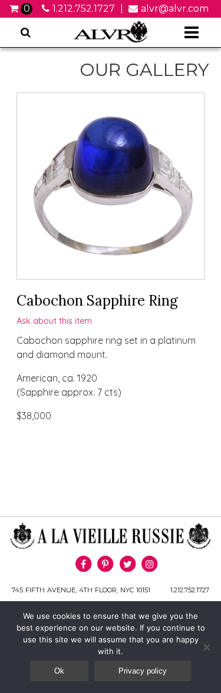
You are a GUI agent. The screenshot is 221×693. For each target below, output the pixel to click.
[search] (25, 32)
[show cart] (15, 8)
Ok (59, 671)
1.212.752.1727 (83, 8)
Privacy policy (142, 671)
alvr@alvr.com (175, 8)
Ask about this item (54, 321)
